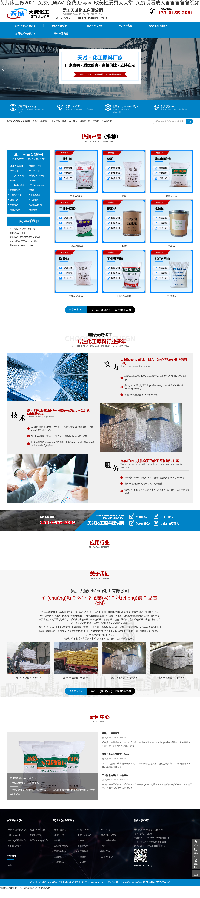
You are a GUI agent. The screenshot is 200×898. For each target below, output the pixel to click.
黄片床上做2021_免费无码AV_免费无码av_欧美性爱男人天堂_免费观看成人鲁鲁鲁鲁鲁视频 (44, 892)
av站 (40, 896)
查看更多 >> (75, 309)
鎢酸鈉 (13, 180)
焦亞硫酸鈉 (35, 195)
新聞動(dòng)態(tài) (39, 840)
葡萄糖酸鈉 (15, 190)
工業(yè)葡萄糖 (17, 175)
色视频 (46, 896)
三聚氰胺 (34, 200)
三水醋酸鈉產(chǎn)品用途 (115, 775)
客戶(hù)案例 (36, 835)
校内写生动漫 (24, 896)
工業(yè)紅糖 (36, 205)
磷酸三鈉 (14, 200)
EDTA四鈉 (35, 170)
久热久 (34, 896)
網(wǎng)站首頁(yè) (17, 829)
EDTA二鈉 (14, 170)
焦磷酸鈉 (34, 210)
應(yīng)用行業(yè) (17, 840)
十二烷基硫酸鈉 (17, 185)
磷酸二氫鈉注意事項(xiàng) (115, 754)
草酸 (32, 190)
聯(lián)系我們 (15, 846)
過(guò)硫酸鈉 (16, 166)
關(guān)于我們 (37, 829)
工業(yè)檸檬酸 (37, 185)
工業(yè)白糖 (16, 195)
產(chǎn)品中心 (15, 835)
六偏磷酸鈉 (15, 210)
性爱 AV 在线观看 (8, 896)
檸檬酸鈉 (14, 205)
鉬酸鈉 (33, 180)
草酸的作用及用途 (110, 733)
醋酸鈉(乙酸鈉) (37, 175)
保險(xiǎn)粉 (35, 166)
